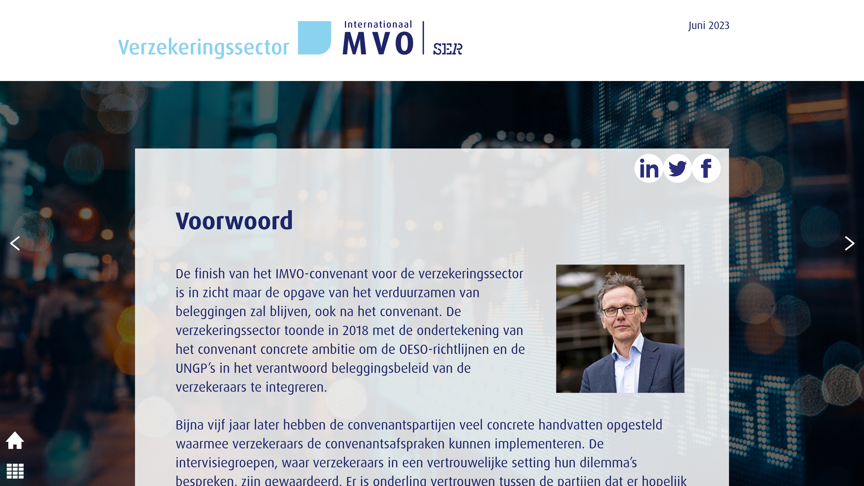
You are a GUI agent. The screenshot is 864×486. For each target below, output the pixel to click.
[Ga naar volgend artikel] (849, 242)
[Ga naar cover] (15, 440)
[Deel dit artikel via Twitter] (677, 168)
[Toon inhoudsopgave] (15, 471)
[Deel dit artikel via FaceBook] (706, 168)
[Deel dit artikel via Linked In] (648, 168)
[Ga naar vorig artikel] (15, 242)
